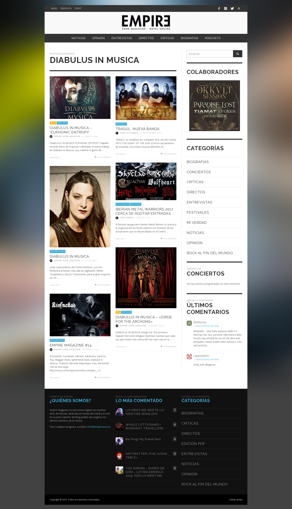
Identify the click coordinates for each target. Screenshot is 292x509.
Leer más (54, 157)
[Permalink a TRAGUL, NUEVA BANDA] (146, 97)
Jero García (126, 218)
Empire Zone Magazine (67, 136)
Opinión (195, 243)
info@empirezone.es (99, 426)
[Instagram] (225, 8)
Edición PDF (57, 340)
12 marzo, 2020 (90, 136)
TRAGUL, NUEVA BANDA (138, 129)
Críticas (62, 123)
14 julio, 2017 (89, 260)
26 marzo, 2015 (90, 349)
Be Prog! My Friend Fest (143, 439)
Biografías (198, 162)
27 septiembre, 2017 (151, 133)
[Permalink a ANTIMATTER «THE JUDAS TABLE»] (119, 455)
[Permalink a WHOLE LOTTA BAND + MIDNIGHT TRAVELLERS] (119, 426)
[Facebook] (219, 8)
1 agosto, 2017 (143, 218)
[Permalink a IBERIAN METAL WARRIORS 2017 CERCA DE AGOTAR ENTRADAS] (146, 181)
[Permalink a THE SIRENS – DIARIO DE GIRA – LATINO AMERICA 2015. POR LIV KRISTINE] (119, 470)
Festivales (122, 204)
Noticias (121, 124)
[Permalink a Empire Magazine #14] (80, 314)
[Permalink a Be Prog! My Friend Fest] (119, 441)
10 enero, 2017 (156, 326)
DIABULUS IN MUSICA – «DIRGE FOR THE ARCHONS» (144, 319)
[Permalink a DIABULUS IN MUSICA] (80, 206)
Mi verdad (197, 222)
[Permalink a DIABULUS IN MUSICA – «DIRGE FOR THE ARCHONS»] (146, 277)
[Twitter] (232, 8)
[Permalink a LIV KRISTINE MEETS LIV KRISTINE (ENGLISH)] (119, 411)
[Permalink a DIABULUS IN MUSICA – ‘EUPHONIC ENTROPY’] (80, 97)
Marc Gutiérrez (129, 133)
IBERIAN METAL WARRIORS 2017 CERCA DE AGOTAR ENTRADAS (144, 211)
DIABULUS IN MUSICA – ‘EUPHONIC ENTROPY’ (71, 130)
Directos (196, 192)
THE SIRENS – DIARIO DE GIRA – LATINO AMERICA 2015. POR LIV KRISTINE (145, 472)
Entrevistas (57, 251)
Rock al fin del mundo (210, 253)
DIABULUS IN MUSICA (69, 256)
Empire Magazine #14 (71, 345)
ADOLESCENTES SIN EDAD (207, 326)
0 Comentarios (104, 157)
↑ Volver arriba (235, 499)
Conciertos (199, 172)
